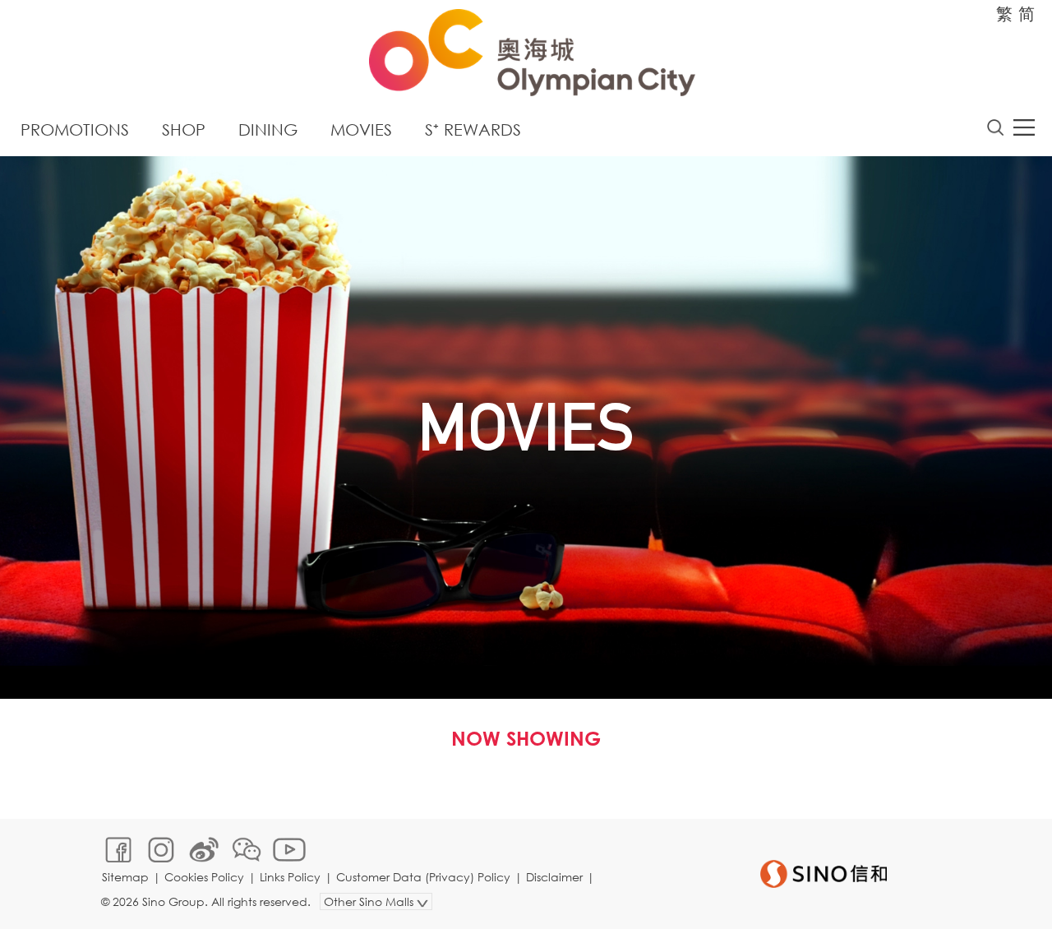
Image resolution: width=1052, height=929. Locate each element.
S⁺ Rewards (473, 129)
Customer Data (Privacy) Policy (423, 877)
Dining (268, 129)
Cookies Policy (204, 877)
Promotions (75, 129)
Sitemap (125, 877)
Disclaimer (554, 877)
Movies (361, 129)
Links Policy (290, 877)
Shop (183, 129)
